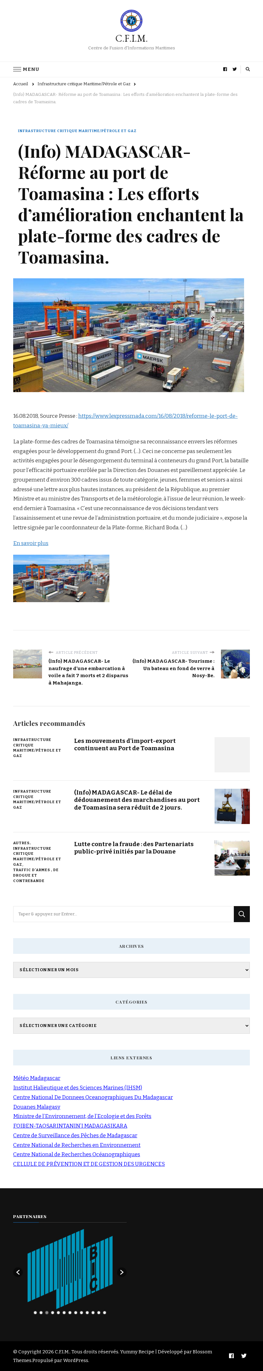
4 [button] (53, 1313)
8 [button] (76, 1313)
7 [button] (70, 1313)
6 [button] (64, 1313)
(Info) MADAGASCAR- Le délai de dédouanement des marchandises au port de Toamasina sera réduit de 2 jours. (137, 800)
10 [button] (87, 1313)
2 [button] (41, 1313)
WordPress (75, 1360)
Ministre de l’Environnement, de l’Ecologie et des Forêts (82, 1116)
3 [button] (47, 1313)
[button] (18, 1272)
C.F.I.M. (131, 38)
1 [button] (35, 1313)
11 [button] (93, 1313)
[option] (70, 1269)
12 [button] (99, 1313)
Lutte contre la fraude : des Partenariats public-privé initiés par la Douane (134, 847)
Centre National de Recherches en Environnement (76, 1145)
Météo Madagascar (36, 1078)
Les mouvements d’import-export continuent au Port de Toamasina (125, 744)
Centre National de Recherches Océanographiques (76, 1154)
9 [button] (81, 1313)
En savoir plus (30, 543)
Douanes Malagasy (36, 1107)
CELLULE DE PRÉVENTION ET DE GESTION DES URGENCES (89, 1164)
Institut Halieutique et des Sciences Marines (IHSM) (77, 1087)
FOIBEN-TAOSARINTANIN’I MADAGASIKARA (70, 1126)
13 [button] (104, 1313)
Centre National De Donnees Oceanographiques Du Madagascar (93, 1097)
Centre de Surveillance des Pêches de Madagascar (75, 1135)
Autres (21, 843)
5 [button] (58, 1313)
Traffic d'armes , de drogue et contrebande (36, 875)
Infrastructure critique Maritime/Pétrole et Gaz (77, 131)
